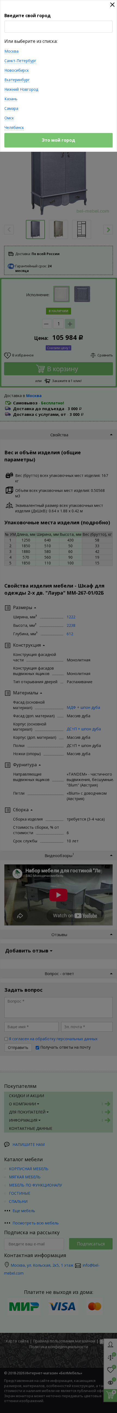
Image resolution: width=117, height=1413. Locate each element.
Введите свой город (27, 16)
